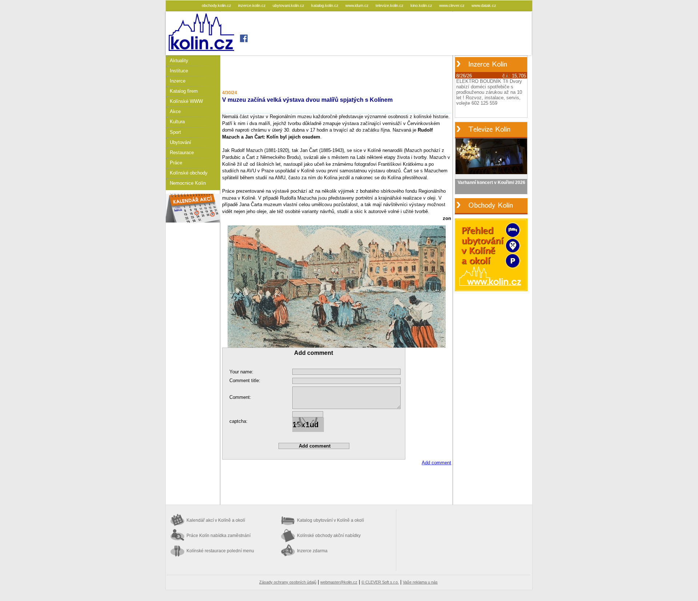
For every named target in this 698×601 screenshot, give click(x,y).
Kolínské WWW (186, 101)
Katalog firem (184, 91)
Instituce (179, 70)
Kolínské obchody (189, 173)
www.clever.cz (452, 5)
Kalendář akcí (215, 520)
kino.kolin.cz (421, 5)
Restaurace (182, 152)
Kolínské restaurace (220, 550)
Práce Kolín (218, 535)
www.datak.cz (484, 5)
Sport (175, 132)
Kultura (177, 121)
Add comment (436, 462)
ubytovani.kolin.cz (289, 5)
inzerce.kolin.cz (252, 5)
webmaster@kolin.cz (338, 582)
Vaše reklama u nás (420, 582)
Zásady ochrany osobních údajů (287, 582)
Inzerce (177, 81)
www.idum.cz (357, 5)
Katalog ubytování (330, 520)
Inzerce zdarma (312, 550)
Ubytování (180, 142)
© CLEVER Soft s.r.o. (380, 582)
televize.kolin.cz (390, 5)
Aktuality (179, 60)
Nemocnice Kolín (188, 183)
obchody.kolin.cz (217, 5)
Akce (175, 111)
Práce (176, 162)
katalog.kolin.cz (325, 5)
